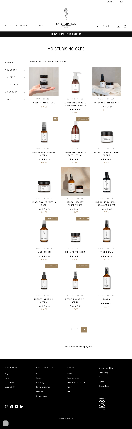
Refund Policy (103, 373)
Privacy (101, 377)
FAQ (37, 374)
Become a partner (73, 378)
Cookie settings (104, 386)
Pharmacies (9, 383)
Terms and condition (106, 368)
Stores (7, 378)
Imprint (101, 382)
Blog (6, 374)
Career (69, 387)
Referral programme (43, 387)
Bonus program (41, 383)
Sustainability (10, 387)
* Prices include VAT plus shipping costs (78, 347)
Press (69, 392)
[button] (15, 62)
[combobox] (108, 26)
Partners (70, 374)
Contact (39, 378)
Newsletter (39, 392)
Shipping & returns (43, 396)
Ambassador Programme (76, 383)
